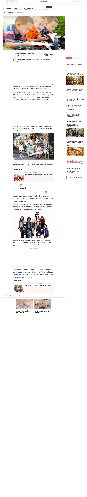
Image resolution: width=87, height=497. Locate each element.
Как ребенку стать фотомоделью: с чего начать (38, 286)
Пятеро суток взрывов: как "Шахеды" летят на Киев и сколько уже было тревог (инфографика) (73, 170)
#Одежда (8, 295)
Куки (43, 6)
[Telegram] (76, 1)
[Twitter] (80, 1)
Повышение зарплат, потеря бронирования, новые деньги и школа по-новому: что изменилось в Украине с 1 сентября (74, 124)
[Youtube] (78, 1)
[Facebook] (73, 1)
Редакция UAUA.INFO (11, 12)
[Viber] (75, 1)
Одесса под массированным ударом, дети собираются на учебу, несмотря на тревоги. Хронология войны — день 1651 (75, 161)
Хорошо (49, 6)
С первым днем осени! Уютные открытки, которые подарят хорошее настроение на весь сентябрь (74, 143)
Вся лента (68, 60)
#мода (28, 295)
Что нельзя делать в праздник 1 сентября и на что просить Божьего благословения (75, 99)
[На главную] (43, 1)
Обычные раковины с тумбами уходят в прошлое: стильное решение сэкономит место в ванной (75, 66)
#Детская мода (22, 295)
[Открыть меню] (4, 1)
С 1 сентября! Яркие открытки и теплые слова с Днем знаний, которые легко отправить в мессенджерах (74, 107)
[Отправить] (17, 1)
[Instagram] (82, 1)
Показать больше (73, 177)
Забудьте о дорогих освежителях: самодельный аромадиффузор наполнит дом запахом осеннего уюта (74, 91)
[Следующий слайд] (85, 4)
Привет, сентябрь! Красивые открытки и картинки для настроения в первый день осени (74, 73)
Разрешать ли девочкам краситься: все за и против (38, 175)
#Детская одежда (14, 295)
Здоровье (27, 172)
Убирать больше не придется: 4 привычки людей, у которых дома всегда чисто (74, 115)
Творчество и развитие (29, 283)
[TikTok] (84, 1)
